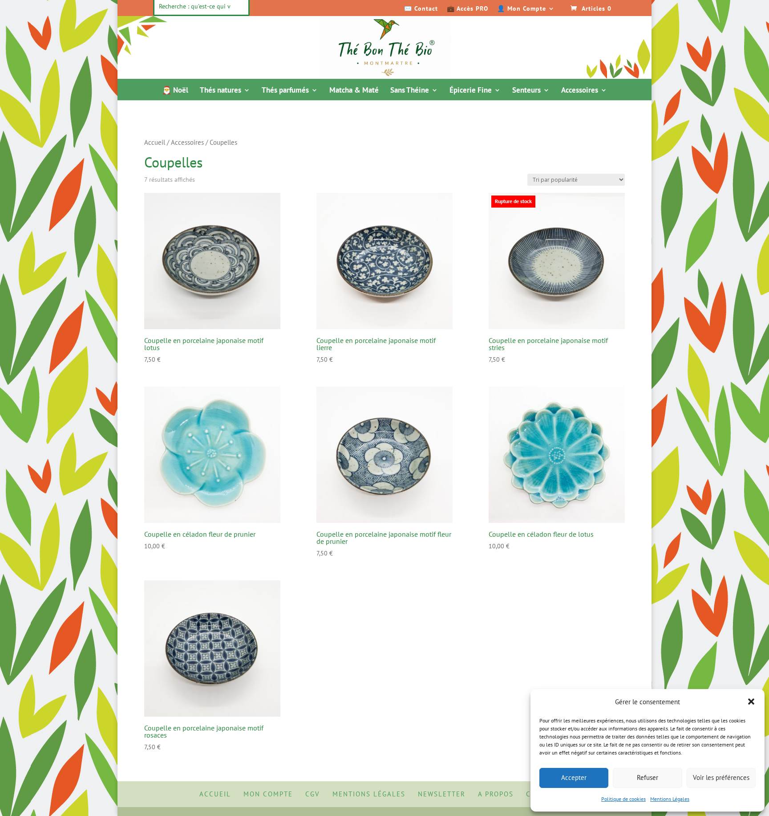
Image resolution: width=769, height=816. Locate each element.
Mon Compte (268, 794)
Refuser (647, 777)
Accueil (154, 142)
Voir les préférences (721, 777)
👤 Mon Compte (521, 8)
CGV (312, 794)
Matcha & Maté (354, 91)
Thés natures (220, 91)
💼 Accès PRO (467, 8)
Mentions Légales (669, 799)
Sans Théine (409, 91)
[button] (751, 701)
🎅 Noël (175, 91)
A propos (496, 794)
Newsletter (441, 794)
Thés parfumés (285, 91)
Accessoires (579, 91)
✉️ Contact (421, 8)
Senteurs (526, 91)
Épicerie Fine (470, 91)
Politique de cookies (623, 799)
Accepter (574, 777)
